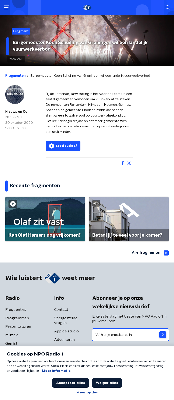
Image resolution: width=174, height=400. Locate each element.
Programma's (17, 318)
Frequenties (15, 310)
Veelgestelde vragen (65, 320)
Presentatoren (18, 327)
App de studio (66, 331)
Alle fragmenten (146, 253)
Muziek (11, 335)
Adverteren (64, 340)
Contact (61, 310)
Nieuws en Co (16, 111)
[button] (6, 7)
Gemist (11, 344)
